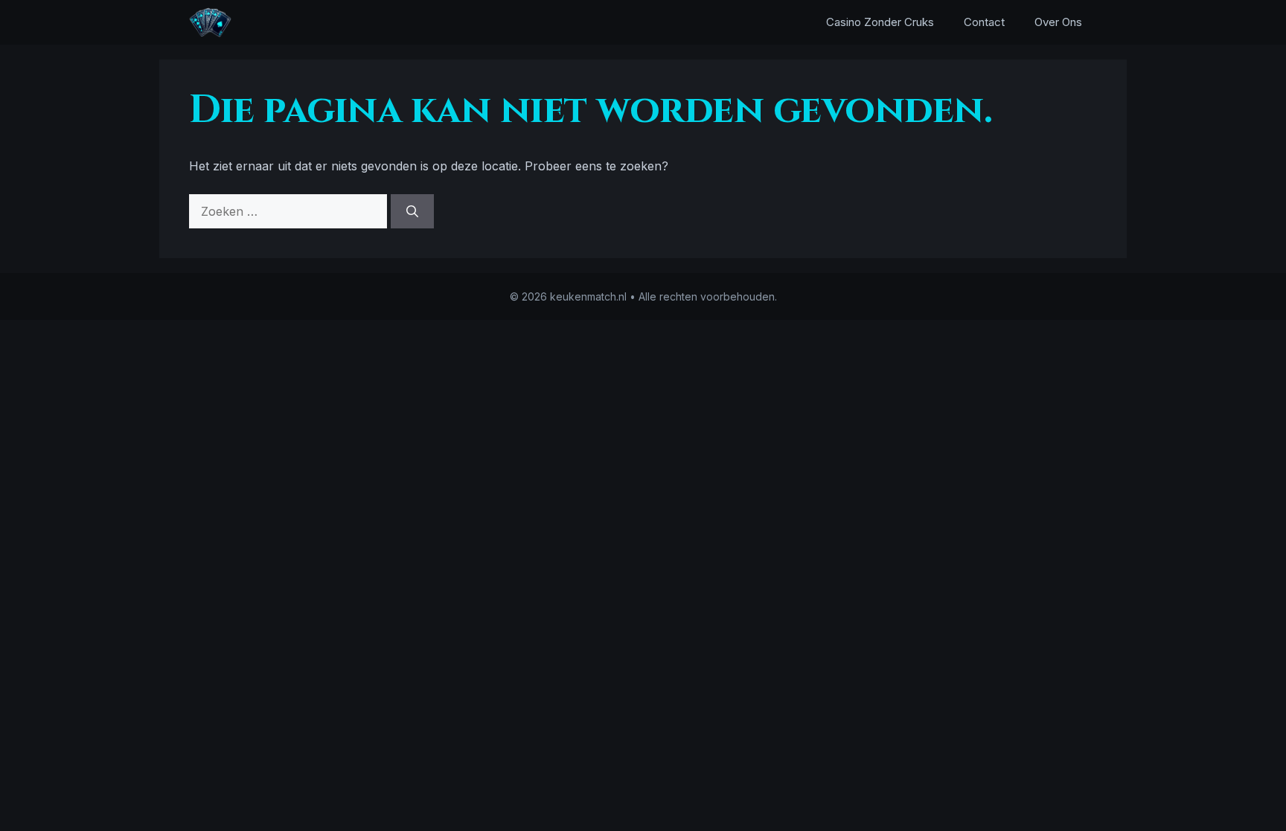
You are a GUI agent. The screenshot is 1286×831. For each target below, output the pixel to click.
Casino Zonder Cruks (880, 22)
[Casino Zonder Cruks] (210, 22)
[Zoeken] (412, 211)
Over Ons (1058, 22)
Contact (984, 22)
